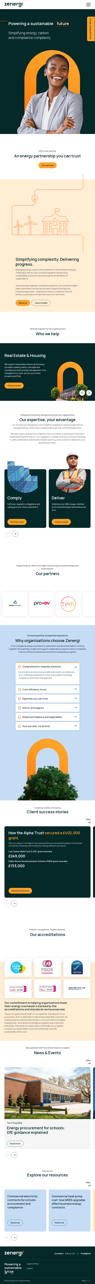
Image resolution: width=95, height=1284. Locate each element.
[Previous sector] (82, 393)
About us (23, 303)
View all (88, 821)
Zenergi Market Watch (90, 29)
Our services (47, 165)
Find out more (14, 385)
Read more (15, 1143)
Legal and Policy (33, 1264)
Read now (17, 1222)
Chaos (88, 1281)
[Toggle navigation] (88, 4)
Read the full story (22, 890)
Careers (30, 1268)
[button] (14, 1237)
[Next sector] (89, 393)
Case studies (41, 303)
